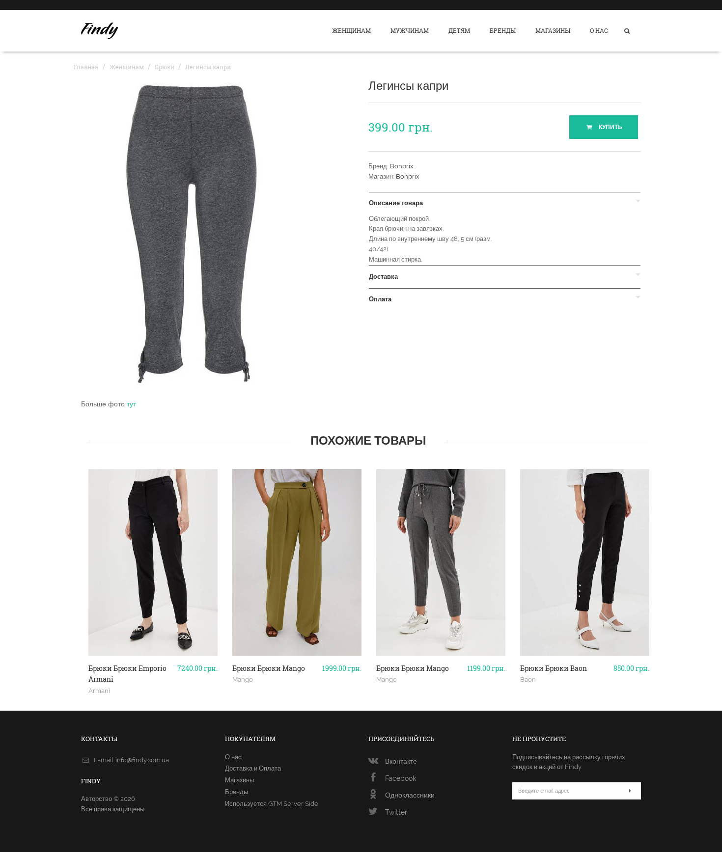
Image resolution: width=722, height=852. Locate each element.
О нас (599, 30)
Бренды (503, 30)
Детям (459, 30)
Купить (609, 127)
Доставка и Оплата (253, 768)
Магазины (552, 30)
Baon (528, 679)
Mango (242, 679)
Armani (99, 690)
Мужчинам (409, 30)
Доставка (383, 276)
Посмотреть (153, 651)
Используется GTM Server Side (271, 803)
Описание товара (396, 203)
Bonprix (402, 166)
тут (131, 404)
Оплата (380, 299)
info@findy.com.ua (142, 760)
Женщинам (351, 30)
